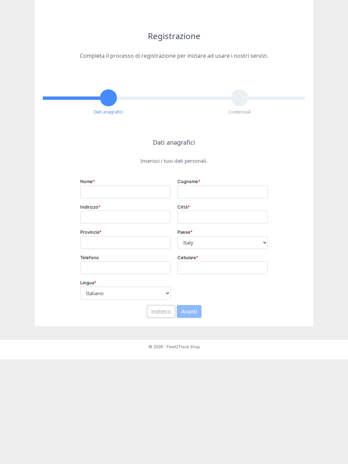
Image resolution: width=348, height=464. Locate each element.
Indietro (161, 311)
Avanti (189, 311)
